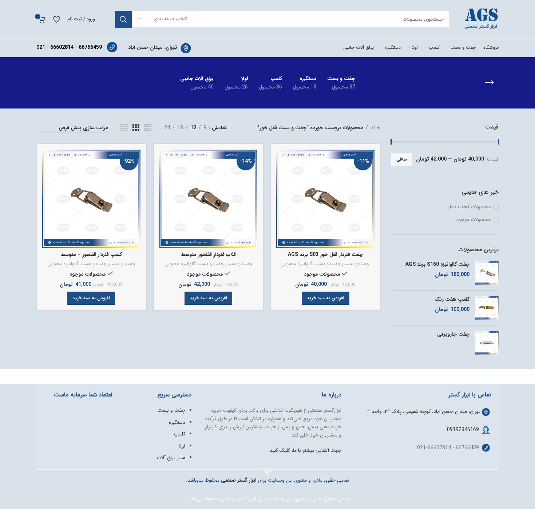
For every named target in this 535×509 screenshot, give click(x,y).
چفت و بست (356, 264)
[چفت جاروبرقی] (487, 343)
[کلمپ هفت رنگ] (487, 308)
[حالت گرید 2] (147, 128)
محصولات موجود (473, 220)
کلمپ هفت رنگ (452, 299)
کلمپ (179, 434)
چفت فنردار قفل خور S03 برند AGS (325, 254)
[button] (325, 298)
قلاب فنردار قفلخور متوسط (208, 254)
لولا (182, 446)
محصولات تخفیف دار (469, 207)
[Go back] (489, 82)
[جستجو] (123, 19)
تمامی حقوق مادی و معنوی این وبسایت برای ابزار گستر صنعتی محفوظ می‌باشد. (267, 499)
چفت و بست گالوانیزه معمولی (311, 264)
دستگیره (177, 422)
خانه (375, 128)
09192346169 (463, 430)
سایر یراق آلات (171, 458)
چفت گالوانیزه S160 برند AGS (437, 264)
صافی (401, 159)
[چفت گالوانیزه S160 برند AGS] (487, 273)
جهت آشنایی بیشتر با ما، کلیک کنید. (304, 450)
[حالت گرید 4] (124, 128)
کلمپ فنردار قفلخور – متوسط (91, 254)
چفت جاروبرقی (453, 334)
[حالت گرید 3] (135, 128)
